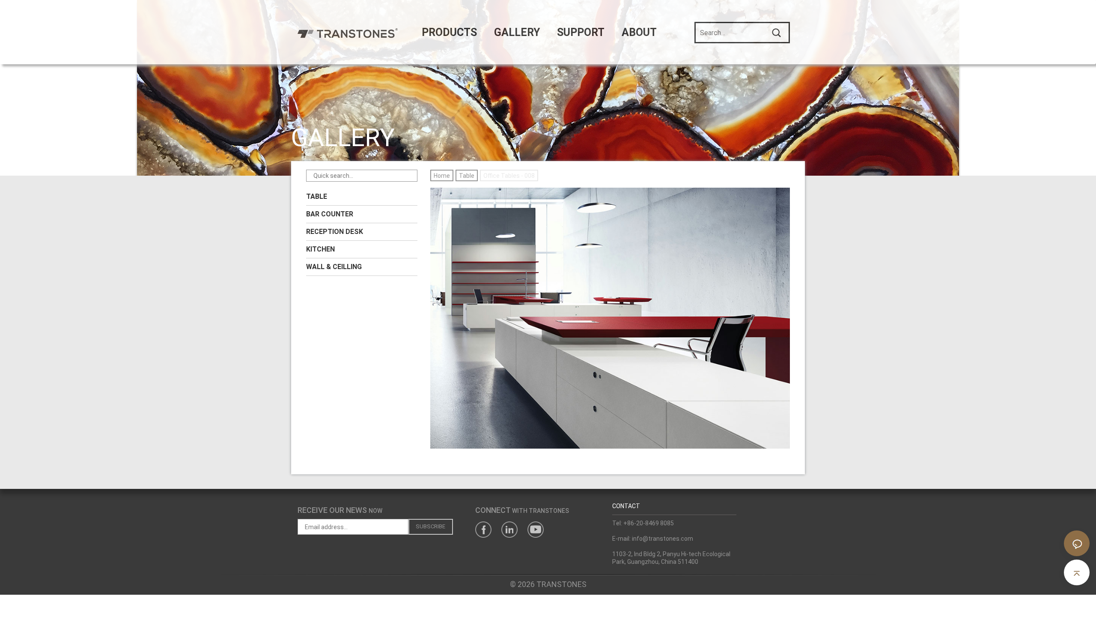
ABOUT (639, 32)
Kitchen (320, 249)
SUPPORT (581, 32)
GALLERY (517, 32)
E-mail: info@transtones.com (652, 538)
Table (316, 196)
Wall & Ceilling (334, 267)
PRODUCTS (449, 32)
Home (442, 175)
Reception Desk (334, 232)
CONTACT (626, 506)
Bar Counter (329, 214)
